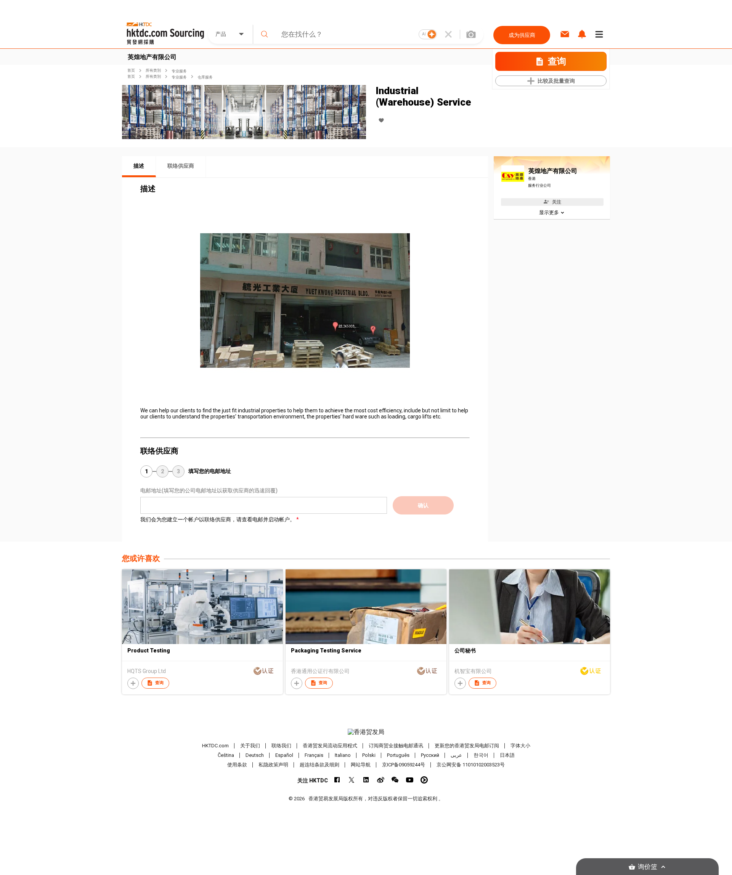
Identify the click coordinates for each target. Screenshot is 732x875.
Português (398, 755)
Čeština (226, 755)
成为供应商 (522, 35)
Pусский (430, 755)
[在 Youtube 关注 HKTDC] (409, 780)
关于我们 (250, 745)
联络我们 (281, 745)
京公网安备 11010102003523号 (471, 765)
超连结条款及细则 (319, 765)
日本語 (507, 755)
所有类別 (153, 70)
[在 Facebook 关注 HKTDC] (337, 780)
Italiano (343, 755)
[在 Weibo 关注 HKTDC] (380, 780)
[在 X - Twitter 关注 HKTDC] (351, 780)
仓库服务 (205, 77)
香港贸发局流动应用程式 (330, 745)
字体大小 (520, 745)
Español (284, 755)
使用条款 (237, 765)
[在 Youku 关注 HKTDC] (424, 780)
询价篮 (647, 866)
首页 (131, 70)
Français (314, 755)
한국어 (481, 755)
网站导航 (361, 765)
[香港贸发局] (366, 732)
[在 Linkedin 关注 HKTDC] (366, 780)
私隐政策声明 (273, 765)
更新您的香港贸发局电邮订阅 (467, 745)
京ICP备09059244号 (403, 765)
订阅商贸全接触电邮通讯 (396, 745)
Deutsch (255, 755)
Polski (369, 755)
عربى (456, 755)
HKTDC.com (215, 745)
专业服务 (179, 71)
